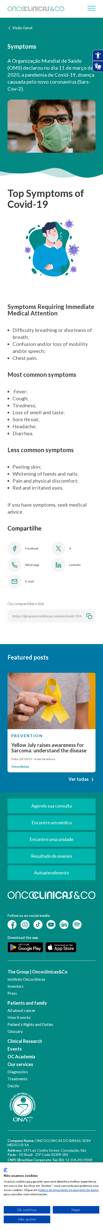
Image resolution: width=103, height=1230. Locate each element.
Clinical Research (25, 1041)
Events (15, 1049)
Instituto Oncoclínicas (26, 979)
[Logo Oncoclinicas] (36, 8)
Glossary (15, 1031)
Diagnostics (18, 1071)
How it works (19, 1017)
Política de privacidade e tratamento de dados (68, 1190)
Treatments (18, 1078)
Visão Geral (22, 27)
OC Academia (21, 1056)
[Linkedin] (64, 924)
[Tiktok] (38, 924)
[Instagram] (25, 924)
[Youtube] (51, 924)
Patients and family (27, 1003)
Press (12, 993)
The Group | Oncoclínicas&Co (38, 971)
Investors (16, 986)
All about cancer (22, 1010)
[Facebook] (12, 924)
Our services (20, 1064)
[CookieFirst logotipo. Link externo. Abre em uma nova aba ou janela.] (6, 1170)
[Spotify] (77, 924)
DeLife (13, 1085)
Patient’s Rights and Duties (30, 1024)
